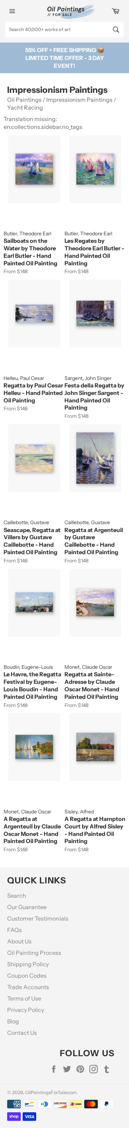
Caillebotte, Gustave (26, 522)
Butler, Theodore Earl (27, 233)
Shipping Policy (28, 964)
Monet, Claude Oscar (88, 667)
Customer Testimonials (37, 918)
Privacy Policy (25, 1009)
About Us (19, 941)
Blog (13, 1021)
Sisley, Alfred (79, 811)
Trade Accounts (28, 987)
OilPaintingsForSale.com (51, 1092)
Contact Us (22, 1032)
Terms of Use (24, 998)
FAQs (14, 929)
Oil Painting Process (34, 952)
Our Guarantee (27, 907)
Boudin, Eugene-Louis (28, 667)
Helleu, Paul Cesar (24, 378)
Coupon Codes (27, 975)
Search (16, 895)
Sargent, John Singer (87, 378)
